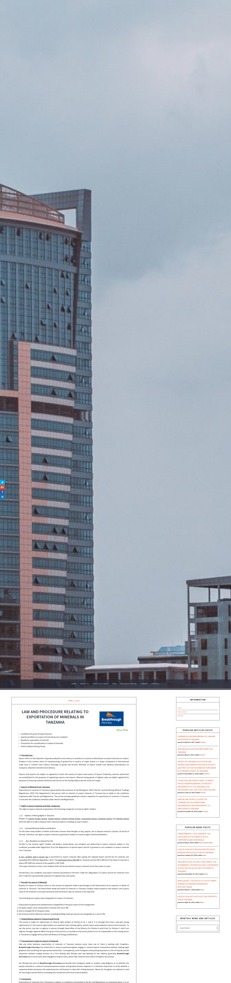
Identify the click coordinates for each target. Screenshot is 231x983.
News (179, 708)
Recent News (208, 843)
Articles (180, 715)
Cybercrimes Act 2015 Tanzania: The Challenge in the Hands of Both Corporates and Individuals (194, 836)
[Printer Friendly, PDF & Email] (122, 730)
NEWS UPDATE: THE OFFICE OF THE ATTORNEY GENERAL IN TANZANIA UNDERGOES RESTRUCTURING (196, 883)
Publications (182, 712)
